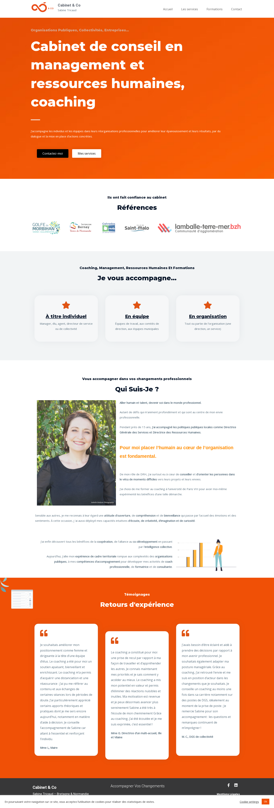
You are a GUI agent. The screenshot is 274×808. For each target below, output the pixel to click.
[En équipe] (137, 305)
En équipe (137, 316)
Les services (189, 9)
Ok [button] (265, 801)
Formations (215, 9)
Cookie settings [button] (249, 801)
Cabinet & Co (69, 5)
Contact (236, 9)
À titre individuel (66, 316)
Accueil (168, 9)
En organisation (208, 316)
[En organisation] (208, 305)
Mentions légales (228, 794)
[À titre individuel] (66, 305)
